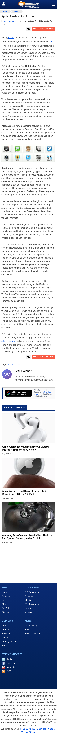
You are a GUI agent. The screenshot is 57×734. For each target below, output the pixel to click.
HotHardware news (43, 393)
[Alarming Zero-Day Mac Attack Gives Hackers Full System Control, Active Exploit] (28, 517)
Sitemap (6, 612)
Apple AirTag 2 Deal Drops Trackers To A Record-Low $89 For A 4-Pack (24, 492)
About (5, 625)
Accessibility (31, 625)
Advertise (6, 629)
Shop (27, 629)
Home (5, 592)
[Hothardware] (28, 4)
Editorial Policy (32, 633)
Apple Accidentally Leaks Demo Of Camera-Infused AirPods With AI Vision (26, 448)
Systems (29, 596)
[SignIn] (5, 3)
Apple (11, 37)
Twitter (10, 659)
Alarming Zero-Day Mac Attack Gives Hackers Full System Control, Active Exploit (27, 537)
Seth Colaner (23, 371)
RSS (9, 671)
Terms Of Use (28, 732)
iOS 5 (18, 364)
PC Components (33, 592)
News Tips (7, 633)
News (16, 11)
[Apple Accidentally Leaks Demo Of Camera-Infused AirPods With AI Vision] (28, 428)
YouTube (11, 667)
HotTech (6, 645)
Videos (28, 612)
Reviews (6, 596)
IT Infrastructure (32, 604)
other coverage (8, 341)
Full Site (6, 608)
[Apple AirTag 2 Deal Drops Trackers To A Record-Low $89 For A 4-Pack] (28, 473)
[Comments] (28, 29)
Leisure (28, 608)
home (5, 11)
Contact (5, 637)
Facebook (12, 663)
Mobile (28, 600)
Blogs (4, 604)
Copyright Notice (46, 729)
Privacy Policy (9, 641)
